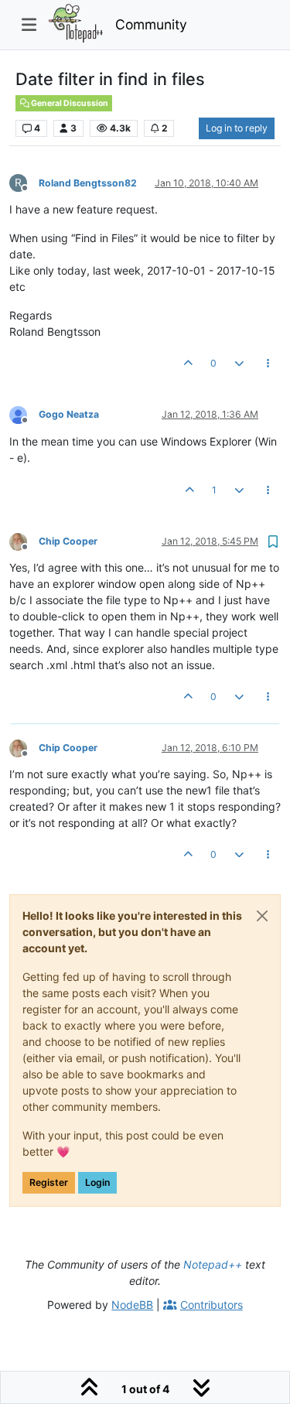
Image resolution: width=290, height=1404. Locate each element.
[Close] (262, 916)
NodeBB (132, 1304)
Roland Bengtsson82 (88, 183)
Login (97, 1182)
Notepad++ (212, 1264)
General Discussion (68, 103)
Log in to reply (237, 128)
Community (151, 24)
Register (48, 1182)
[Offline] (24, 414)
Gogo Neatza (69, 414)
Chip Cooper (68, 541)
